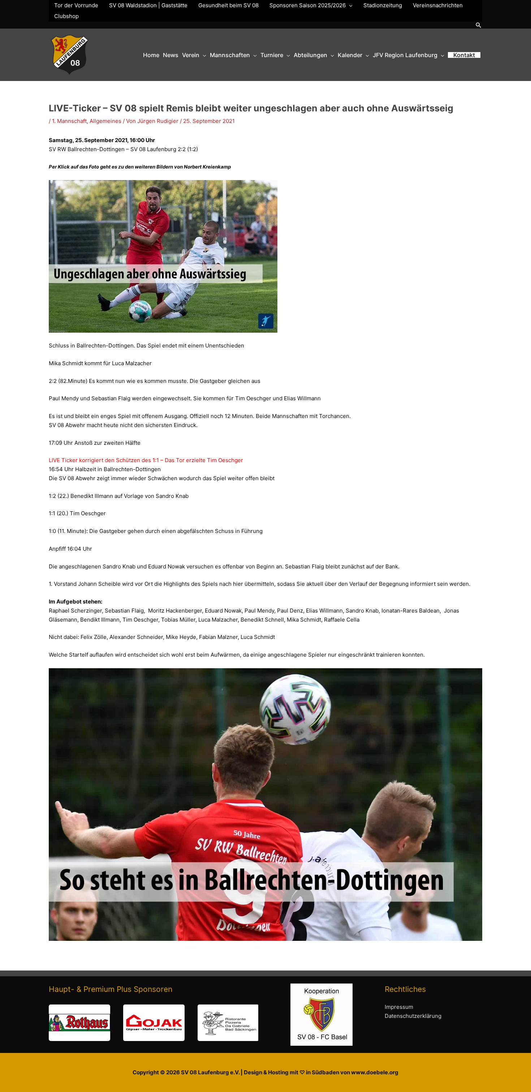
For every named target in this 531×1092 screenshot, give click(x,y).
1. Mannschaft (69, 121)
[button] (478, 25)
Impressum (399, 1006)
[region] (153, 1023)
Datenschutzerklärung (413, 1015)
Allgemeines (105, 121)
